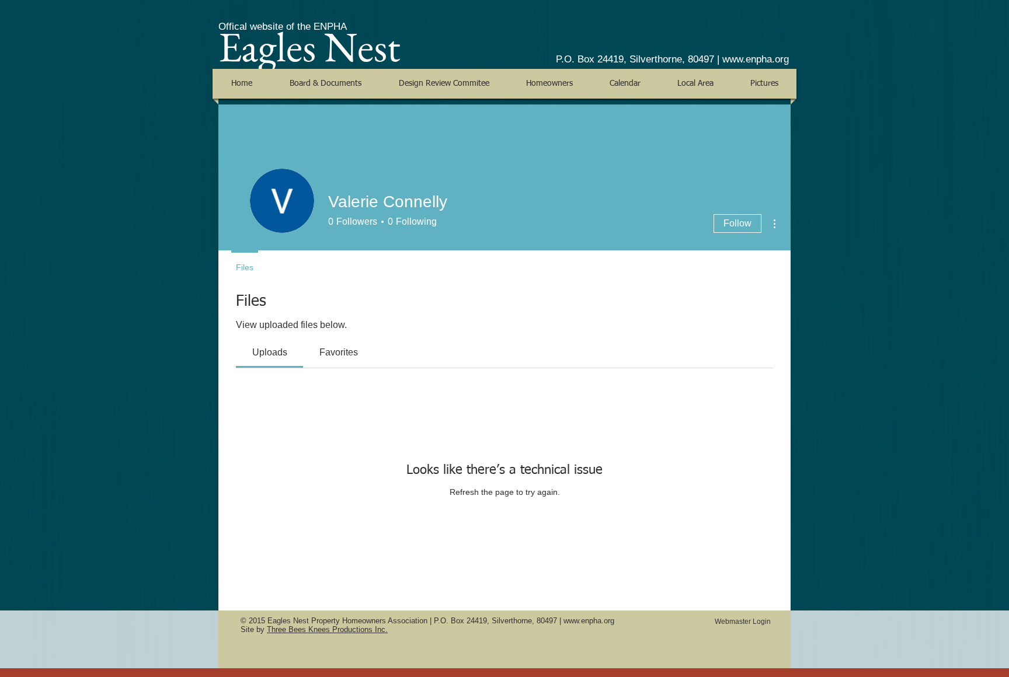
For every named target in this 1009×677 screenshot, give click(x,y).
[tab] (269, 352)
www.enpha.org (755, 59)
